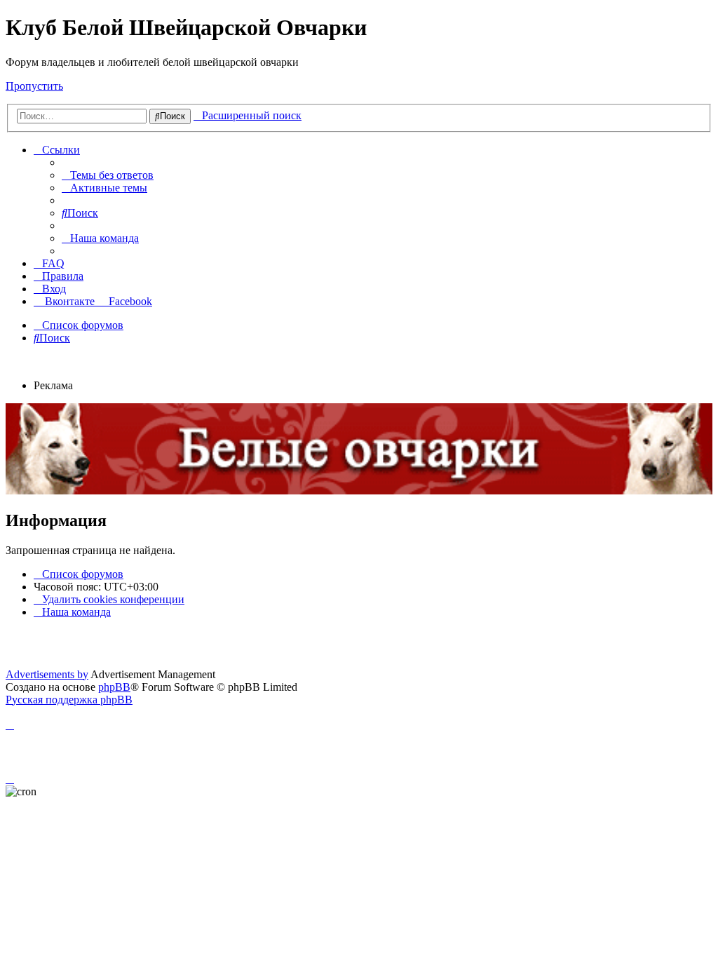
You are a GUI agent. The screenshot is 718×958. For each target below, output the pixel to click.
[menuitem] (108, 175)
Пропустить (34, 86)
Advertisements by (47, 674)
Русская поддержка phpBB (69, 700)
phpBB (114, 687)
